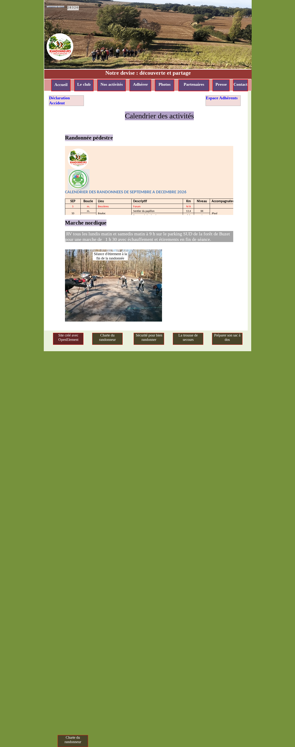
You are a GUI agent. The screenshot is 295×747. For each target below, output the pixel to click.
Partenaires (194, 84)
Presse (221, 84)
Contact (240, 84)
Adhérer (140, 84)
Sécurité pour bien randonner (149, 337)
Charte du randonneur (107, 337)
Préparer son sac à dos (227, 337)
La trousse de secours (188, 337)
